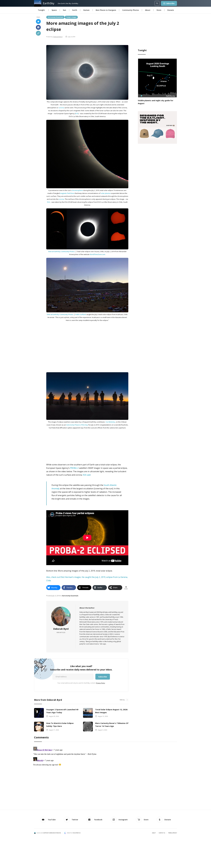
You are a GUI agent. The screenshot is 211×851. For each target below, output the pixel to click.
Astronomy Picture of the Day (77, 425)
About (147, 10)
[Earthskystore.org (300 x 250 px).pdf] (157, 127)
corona (61, 108)
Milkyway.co (76, 833)
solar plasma (105, 193)
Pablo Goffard (80, 314)
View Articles (61, 632)
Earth (74, 10)
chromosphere (77, 190)
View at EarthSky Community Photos (61, 251)
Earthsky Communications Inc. (52, 833)
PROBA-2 (74, 468)
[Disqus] (105, 776)
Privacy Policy (100, 683)
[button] (41, 10)
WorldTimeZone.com (97, 254)
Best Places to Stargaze (106, 10)
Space (54, 10)
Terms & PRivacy (172, 833)
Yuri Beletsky (110, 422)
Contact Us (162, 833)
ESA (76, 113)
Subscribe (170, 3)
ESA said (86, 475)
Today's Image (71, 17)
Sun (64, 10)
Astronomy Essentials (55, 17)
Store (159, 10)
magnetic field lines (67, 193)
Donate (170, 10)
